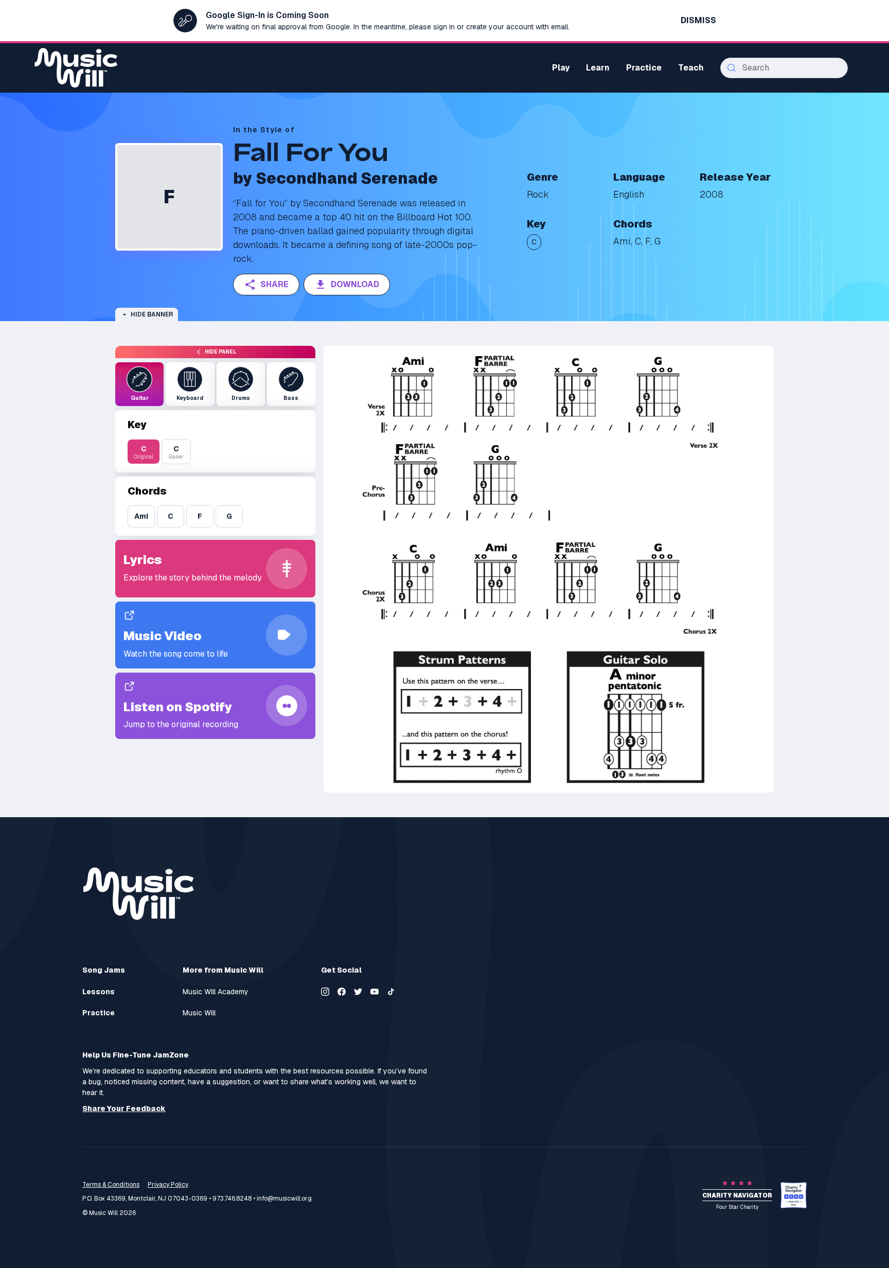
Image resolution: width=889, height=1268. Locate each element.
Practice (98, 1013)
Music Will (199, 1013)
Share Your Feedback (124, 1108)
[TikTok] (391, 992)
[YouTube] (374, 992)
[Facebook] (341, 992)
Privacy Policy (168, 1185)
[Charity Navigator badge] (793, 1195)
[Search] (731, 68)
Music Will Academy (215, 992)
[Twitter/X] (358, 992)
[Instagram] (325, 992)
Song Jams (103, 970)
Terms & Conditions (110, 1185)
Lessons (98, 992)
